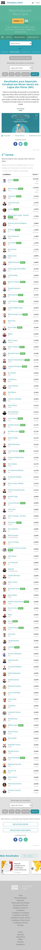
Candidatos (33, 37)
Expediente (20, 944)
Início (9, 37)
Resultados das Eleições (21, 903)
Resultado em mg (20, 824)
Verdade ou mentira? (20, 908)
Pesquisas (36, 52)
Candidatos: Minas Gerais (20, 920)
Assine (20, 932)
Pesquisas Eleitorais (20, 905)
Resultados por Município (20, 12)
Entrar (38, 3)
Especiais (20, 934)
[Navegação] (2, 37)
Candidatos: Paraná (20, 923)
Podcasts (20, 942)
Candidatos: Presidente (20, 913)
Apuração (5, 52)
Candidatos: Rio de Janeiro (20, 918)
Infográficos (20, 937)
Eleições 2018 (15, 3)
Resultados (19, 37)
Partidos (20, 925)
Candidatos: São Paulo (20, 915)
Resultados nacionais (20, 830)
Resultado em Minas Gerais (20, 58)
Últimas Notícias (20, 898)
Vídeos (20, 939)
